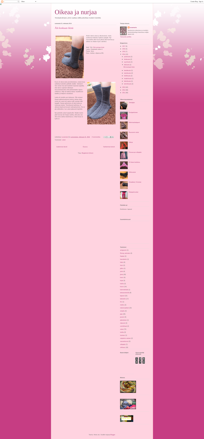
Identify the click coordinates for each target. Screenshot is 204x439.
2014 (124, 54)
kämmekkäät (124, 289)
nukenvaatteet (124, 308)
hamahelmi (123, 259)
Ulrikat (131, 142)
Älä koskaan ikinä (64, 28)
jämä (121, 274)
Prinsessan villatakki (135, 152)
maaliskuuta (128, 78)
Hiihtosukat (132, 172)
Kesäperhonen (133, 112)
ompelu (122, 311)
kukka (122, 283)
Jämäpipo (132, 102)
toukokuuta (127, 73)
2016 (124, 49)
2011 (124, 92)
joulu (121, 271)
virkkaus (122, 347)
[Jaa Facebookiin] (111, 137)
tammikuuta (128, 84)
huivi (121, 265)
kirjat (121, 280)
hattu (121, 262)
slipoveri (122, 323)
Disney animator (125, 253)
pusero (122, 317)
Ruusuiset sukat (134, 132)
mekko (122, 305)
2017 (124, 46)
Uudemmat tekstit (61, 147)
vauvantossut (124, 341)
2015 (124, 51)
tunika (122, 332)
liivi (121, 302)
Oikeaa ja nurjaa (76, 12)
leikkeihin (123, 299)
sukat (63, 140)
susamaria (133, 27)
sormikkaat (123, 326)
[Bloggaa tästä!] (107, 137)
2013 (124, 87)
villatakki (122, 344)
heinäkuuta (127, 70)
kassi (121, 277)
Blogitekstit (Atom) (87, 153)
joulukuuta (127, 56)
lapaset (122, 296)
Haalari (122, 256)
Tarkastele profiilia (125, 37)
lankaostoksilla (124, 292)
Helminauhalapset (134, 122)
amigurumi (123, 250)
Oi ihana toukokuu (134, 162)
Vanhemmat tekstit (109, 147)
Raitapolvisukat (133, 192)
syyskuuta (127, 62)
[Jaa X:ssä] (109, 137)
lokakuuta (127, 59)
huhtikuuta (127, 76)
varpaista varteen (125, 338)
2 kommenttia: (96, 137)
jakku (121, 268)
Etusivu (85, 147)
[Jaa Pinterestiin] (113, 137)
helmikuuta (127, 81)
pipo (121, 314)
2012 (124, 90)
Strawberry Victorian (135, 182)
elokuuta (127, 64)
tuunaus (122, 335)
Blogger (112, 434)
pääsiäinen (123, 320)
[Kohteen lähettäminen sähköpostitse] (105, 137)
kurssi (122, 286)
